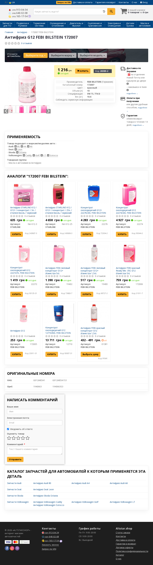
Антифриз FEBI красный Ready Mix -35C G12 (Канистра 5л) (128, 271)
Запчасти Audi (14, 483)
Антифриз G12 (17, 330)
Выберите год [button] (35, 55)
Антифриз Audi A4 (80, 483)
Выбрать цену (90, 354)
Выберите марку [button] (62, 55)
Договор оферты (124, 547)
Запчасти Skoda (15, 495)
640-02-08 (19, 13)
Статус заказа (123, 532)
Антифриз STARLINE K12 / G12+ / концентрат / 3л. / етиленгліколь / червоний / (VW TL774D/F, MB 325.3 (23, 211)
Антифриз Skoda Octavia (45, 495)
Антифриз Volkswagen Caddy (47, 501)
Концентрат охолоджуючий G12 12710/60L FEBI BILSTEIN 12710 (58, 331)
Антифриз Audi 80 (42, 483)
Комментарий (16, 444)
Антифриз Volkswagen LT (122, 501)
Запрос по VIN (64, 2)
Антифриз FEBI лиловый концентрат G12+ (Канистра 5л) (57, 271)
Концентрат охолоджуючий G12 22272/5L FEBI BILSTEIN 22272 (22, 271)
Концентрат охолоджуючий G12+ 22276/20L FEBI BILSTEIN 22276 (93, 211)
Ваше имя (12, 406)
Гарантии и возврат (126, 543)
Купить (83, 71)
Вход (144, 2)
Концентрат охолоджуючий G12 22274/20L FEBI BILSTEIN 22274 (128, 211)
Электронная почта (18, 417)
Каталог (120, 555)
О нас (134, 2)
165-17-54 (20, 16)
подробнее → (132, 93)
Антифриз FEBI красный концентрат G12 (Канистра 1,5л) (93, 331)
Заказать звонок (50, 544)
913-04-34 (19, 9)
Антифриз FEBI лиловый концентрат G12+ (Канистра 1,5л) (93, 271)
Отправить (15, 459)
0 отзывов (26, 43)
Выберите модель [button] (91, 55)
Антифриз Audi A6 (119, 483)
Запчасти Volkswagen (18, 501)
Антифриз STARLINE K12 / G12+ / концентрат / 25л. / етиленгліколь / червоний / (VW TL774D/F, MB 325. (58, 211)
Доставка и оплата (82, 2)
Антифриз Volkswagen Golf (85, 501)
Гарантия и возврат (105, 2)
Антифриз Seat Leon (43, 489)
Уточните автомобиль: (14, 54)
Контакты (124, 2)
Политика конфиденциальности (132, 551)
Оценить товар (15, 433)
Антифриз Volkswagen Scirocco (48, 505)
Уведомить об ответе (21, 429)
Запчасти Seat (14, 489)
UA (13, 2)
